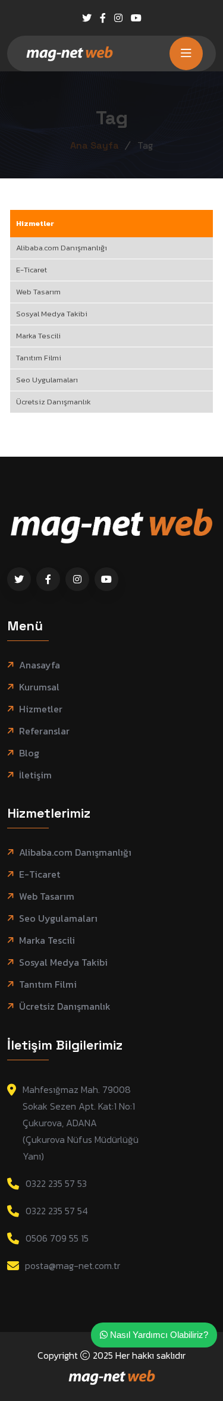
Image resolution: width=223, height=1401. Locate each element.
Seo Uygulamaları (47, 379)
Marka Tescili (38, 335)
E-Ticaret (31, 269)
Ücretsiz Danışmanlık (53, 401)
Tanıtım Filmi (38, 357)
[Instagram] (118, 18)
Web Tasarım (38, 291)
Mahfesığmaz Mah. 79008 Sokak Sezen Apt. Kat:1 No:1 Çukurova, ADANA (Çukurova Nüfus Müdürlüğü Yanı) (81, 1122)
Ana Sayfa (94, 145)
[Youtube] (136, 18)
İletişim (35, 775)
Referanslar (44, 731)
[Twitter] (87, 18)
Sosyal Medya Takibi (51, 313)
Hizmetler (35, 223)
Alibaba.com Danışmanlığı (61, 247)
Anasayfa (39, 665)
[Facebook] (103, 18)
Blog (29, 753)
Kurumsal (39, 687)
